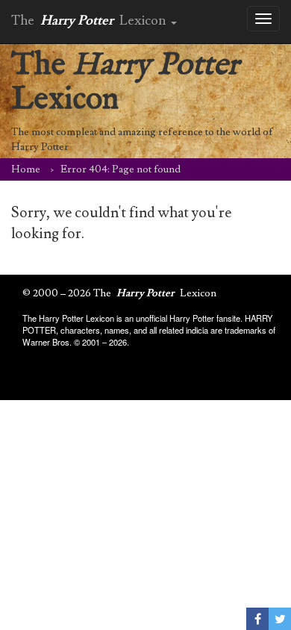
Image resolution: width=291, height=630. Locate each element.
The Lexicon (125, 82)
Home (25, 169)
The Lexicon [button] (90, 20)
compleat (76, 132)
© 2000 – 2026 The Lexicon (119, 293)
